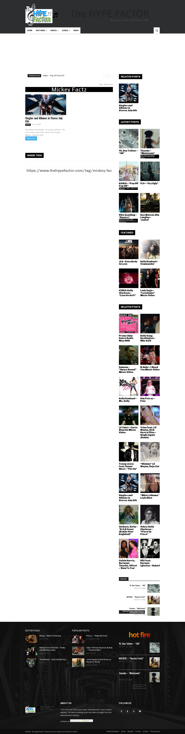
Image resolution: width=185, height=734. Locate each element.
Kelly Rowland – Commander (149, 262)
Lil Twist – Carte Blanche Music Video (128, 430)
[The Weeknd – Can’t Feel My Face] (31, 662)
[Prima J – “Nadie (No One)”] (78, 639)
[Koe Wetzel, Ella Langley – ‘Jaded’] (150, 203)
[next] (109, 75)
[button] (157, 30)
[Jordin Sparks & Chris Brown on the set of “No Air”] (78, 662)
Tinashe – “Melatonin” (147, 152)
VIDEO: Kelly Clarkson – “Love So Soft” (127, 293)
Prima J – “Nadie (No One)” (97, 636)
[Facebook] (121, 711)
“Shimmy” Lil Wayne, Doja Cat (149, 465)
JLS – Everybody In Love (128, 262)
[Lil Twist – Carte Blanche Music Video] (128, 415)
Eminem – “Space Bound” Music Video (128, 370)
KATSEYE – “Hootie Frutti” (136, 597)
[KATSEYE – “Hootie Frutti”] (153, 600)
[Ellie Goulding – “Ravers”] (128, 203)
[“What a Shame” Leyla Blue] (150, 483)
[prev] (105, 75)
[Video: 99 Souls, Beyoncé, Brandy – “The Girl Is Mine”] (78, 651)
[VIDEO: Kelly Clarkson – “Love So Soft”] (128, 278)
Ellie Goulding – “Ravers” (128, 216)
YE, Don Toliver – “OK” (128, 152)
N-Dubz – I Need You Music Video (150, 368)
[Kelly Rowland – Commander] (150, 249)
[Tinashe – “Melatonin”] (150, 138)
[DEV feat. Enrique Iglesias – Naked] (150, 548)
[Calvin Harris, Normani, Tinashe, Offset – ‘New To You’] (128, 548)
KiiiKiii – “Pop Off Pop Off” (54, 75)
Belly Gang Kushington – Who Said (147, 338)
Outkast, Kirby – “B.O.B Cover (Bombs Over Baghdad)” (128, 530)
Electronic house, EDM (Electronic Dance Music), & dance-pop (127, 221)
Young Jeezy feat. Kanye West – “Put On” (128, 466)
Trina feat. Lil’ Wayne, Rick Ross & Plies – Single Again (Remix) (148, 432)
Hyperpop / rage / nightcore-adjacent (128, 188)
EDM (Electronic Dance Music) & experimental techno (147, 156)
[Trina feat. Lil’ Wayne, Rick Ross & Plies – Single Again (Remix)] (150, 415)
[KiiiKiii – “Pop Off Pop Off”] (128, 171)
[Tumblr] (127, 711)
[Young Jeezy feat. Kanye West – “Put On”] (128, 452)
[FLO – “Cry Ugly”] (150, 171)
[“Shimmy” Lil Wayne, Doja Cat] (150, 452)
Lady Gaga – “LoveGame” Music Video (147, 293)
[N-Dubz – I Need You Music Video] (150, 355)
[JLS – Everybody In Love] (128, 249)
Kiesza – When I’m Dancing (50, 636)
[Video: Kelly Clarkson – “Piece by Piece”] (150, 514)
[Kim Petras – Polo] (150, 386)
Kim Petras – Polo (147, 399)
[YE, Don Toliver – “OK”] (128, 138)
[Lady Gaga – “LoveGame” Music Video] (150, 278)
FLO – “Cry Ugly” (149, 183)
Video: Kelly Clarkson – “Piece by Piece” (147, 530)
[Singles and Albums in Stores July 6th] (45, 104)
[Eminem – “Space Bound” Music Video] (128, 355)
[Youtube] (140, 711)
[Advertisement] (92, 52)
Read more (31, 138)
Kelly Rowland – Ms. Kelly (128, 399)
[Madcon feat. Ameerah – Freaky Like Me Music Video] (31, 651)
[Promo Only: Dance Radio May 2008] (128, 323)
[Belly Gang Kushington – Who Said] (150, 323)
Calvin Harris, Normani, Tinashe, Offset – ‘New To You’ (128, 564)
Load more (138, 687)
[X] (133, 711)
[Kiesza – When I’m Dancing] (31, 639)
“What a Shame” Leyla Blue (149, 496)
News (28, 124)
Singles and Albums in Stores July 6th (44, 119)
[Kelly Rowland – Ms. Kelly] (128, 386)
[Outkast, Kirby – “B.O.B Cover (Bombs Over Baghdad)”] (128, 514)
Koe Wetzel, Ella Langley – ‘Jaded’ (149, 217)
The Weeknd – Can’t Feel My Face (53, 660)
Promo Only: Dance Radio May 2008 (126, 338)
